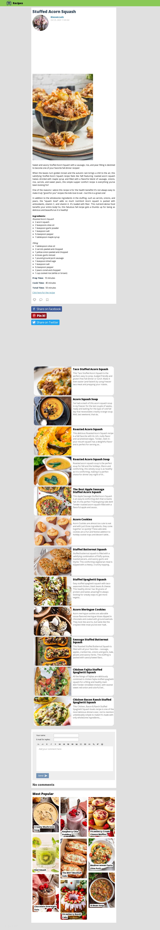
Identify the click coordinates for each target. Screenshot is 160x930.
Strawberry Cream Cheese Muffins (100, 833)
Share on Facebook (49, 309)
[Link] (89, 744)
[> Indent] (72, 744)
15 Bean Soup (97, 905)
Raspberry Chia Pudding (70, 833)
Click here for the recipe (43, 292)
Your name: (41, 735)
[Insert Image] (76, 744)
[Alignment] (98, 744)
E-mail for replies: (43, 739)
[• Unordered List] (60, 744)
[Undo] (38, 744)
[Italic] (51, 744)
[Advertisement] (136, 45)
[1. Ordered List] (64, 744)
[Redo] (42, 744)
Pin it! (41, 316)
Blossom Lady (57, 17)
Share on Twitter (47, 322)
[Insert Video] (81, 744)
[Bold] (47, 744)
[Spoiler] (94, 744)
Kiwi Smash (40, 870)
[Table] (85, 744)
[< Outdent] (68, 744)
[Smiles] (102, 744)
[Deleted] (55, 744)
